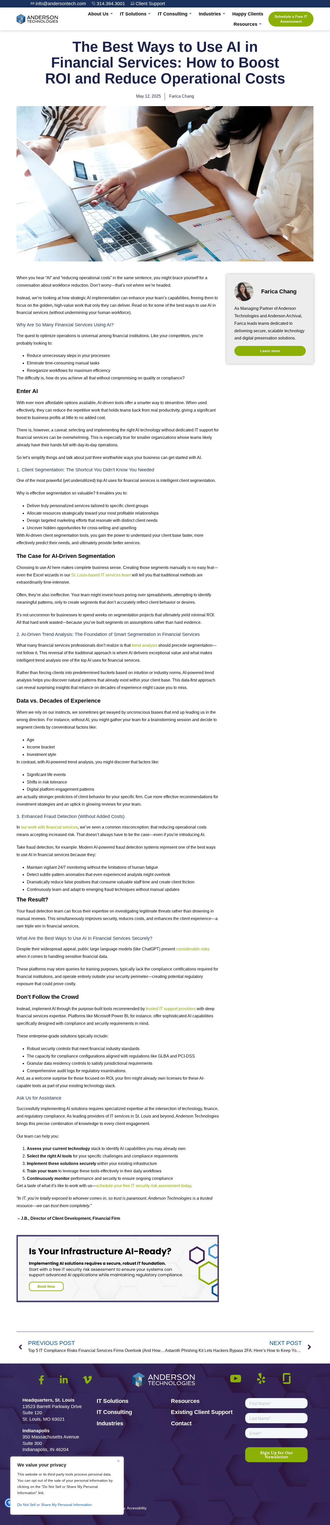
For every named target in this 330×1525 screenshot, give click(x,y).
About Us (98, 13)
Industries (210, 13)
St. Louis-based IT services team (101, 575)
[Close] (118, 1461)
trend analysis (144, 645)
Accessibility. (137, 1508)
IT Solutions (133, 13)
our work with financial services (49, 827)
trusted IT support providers (171, 1009)
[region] (67, 1485)
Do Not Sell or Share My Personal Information (54, 1505)
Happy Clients (247, 13)
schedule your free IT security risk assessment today (143, 1185)
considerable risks (192, 949)
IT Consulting (172, 13)
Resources (245, 24)
